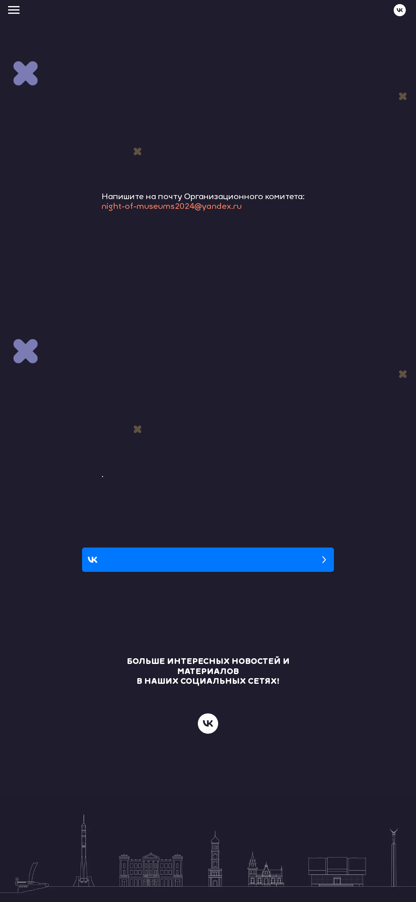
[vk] (400, 14)
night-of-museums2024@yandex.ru (172, 207)
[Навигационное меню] (14, 10)
